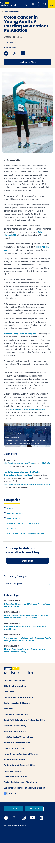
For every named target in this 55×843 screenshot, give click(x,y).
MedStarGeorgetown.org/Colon (19, 463)
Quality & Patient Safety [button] (15, 776)
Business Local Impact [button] (14, 680)
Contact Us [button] (34, 808)
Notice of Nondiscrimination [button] (17, 742)
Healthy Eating (13, 518)
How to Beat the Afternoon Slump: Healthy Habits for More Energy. (24, 650)
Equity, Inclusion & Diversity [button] (17, 703)
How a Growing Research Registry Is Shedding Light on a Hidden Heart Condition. (26, 616)
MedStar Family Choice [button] (15, 731)
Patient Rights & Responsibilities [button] (19, 765)
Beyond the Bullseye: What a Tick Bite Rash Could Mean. (25, 627)
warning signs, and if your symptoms (27, 409)
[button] (26, 4)
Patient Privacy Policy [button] (14, 759)
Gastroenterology (15, 513)
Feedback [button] (8, 708)
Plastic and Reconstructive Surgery (23, 523)
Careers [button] (13, 808)
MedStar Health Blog (12, 12)
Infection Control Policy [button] (15, 725)
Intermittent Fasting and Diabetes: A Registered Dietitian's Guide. (27, 605)
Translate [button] (12, 793)
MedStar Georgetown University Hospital (25, 533)
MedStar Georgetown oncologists (20, 333)
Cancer (10, 508)
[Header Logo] (9, 3)
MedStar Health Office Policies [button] (18, 737)
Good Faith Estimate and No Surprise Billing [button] (25, 720)
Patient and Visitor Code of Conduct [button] (21, 754)
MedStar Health (13, 42)
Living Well (12, 528)
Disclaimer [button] (9, 691)
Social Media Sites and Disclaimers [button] (20, 782)
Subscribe (28, 560)
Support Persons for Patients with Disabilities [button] (26, 787)
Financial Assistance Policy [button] (17, 714)
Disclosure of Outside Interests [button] (18, 697)
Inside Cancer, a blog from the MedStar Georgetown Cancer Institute (22, 474)
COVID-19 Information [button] (15, 686)
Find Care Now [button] (27, 62)
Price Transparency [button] (13, 770)
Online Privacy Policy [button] (14, 748)
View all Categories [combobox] (13, 583)
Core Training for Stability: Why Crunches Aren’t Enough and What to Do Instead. (27, 639)
